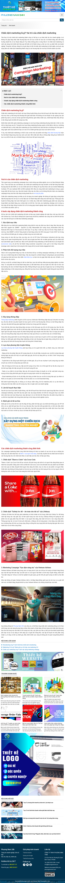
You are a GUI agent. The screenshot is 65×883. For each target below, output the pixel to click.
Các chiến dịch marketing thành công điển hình (19, 104)
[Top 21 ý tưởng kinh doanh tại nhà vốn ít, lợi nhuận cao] (12, 805)
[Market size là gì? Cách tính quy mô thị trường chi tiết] (54, 685)
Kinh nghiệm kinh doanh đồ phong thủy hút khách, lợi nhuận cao (11, 697)
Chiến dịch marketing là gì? (13, 94)
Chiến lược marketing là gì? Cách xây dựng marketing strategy (21, 649)
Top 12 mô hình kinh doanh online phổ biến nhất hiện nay (39, 810)
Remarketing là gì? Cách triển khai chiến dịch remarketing (19, 645)
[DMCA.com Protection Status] (50, 874)
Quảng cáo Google (28, 855)
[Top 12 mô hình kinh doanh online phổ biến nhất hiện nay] (12, 813)
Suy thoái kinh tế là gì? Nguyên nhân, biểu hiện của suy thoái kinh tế (41, 834)
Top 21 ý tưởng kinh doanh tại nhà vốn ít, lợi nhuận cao (38, 802)
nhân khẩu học (28, 257)
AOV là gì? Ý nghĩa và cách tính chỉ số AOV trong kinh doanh (10, 724)
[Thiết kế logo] (32, 764)
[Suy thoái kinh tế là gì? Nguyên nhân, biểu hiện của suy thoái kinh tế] (12, 836)
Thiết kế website (27, 852)
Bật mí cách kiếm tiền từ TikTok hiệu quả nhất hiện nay (32, 724)
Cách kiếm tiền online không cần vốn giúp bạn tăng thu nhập (54, 724)
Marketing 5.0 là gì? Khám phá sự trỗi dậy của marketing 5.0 (20, 647)
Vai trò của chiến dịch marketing (15, 97)
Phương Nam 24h (18, 626)
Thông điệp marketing (7, 320)
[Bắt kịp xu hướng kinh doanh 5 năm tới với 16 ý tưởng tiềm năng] (12, 820)
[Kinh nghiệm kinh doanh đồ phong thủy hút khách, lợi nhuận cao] (11, 685)
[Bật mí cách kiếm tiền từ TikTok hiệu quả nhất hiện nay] (32, 713)
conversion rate (6, 244)
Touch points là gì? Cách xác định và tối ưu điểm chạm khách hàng (32, 697)
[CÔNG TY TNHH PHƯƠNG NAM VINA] (13, 15)
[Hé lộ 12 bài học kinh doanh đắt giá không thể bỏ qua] (12, 828)
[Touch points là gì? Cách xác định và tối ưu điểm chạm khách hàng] (32, 685)
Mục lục (7, 91)
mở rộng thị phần (39, 193)
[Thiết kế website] (32, 6)
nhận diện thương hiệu (54, 133)
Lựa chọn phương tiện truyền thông (11, 348)
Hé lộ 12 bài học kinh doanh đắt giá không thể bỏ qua (37, 826)
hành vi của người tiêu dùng (28, 453)
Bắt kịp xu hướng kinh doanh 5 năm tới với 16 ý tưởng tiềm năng (40, 818)
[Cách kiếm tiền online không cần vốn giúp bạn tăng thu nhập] (54, 713)
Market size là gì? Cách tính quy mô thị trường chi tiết (53, 696)
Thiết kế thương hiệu (28, 858)
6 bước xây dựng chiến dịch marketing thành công (20, 100)
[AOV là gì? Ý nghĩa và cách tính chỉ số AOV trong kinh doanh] (11, 713)
